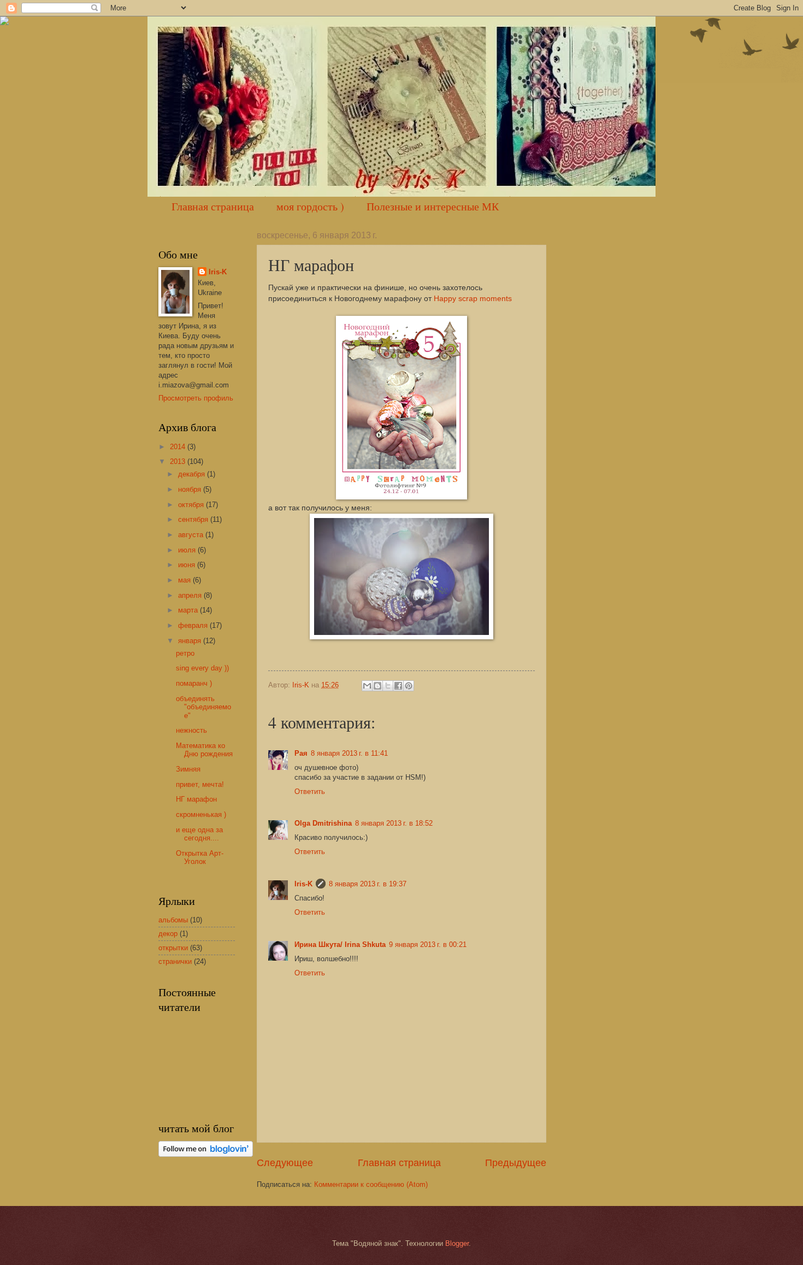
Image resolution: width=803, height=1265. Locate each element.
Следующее (285, 1162)
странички (175, 961)
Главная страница (213, 206)
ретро (185, 653)
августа (191, 535)
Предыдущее (515, 1162)
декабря (192, 474)
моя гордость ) (310, 206)
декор (168, 933)
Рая (301, 753)
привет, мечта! (200, 784)
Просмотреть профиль (195, 398)
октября (192, 505)
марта (189, 610)
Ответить (309, 791)
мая (185, 580)
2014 (178, 447)
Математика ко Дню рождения (204, 750)
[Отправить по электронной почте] (367, 685)
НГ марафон (196, 799)
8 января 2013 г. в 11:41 (349, 753)
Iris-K (303, 884)
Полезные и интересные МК (433, 206)
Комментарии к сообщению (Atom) (371, 1184)
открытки (173, 948)
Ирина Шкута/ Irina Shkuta (340, 944)
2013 (178, 461)
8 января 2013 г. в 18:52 (394, 823)
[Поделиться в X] (387, 685)
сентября (194, 519)
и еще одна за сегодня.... (199, 834)
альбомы (173, 920)
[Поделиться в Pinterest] (408, 685)
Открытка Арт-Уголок (199, 857)
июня (187, 565)
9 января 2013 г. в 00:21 (428, 944)
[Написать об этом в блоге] (377, 685)
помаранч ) (194, 683)
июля (188, 550)
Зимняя (188, 769)
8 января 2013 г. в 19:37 (367, 884)
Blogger (457, 1243)
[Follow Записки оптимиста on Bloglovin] (205, 1154)
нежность (191, 730)
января (190, 641)
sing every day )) (202, 668)
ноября (190, 489)
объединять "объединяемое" (203, 707)
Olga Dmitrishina (323, 823)
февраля (194, 625)
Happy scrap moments (473, 299)
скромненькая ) (201, 814)
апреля (191, 595)
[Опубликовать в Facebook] (398, 685)
